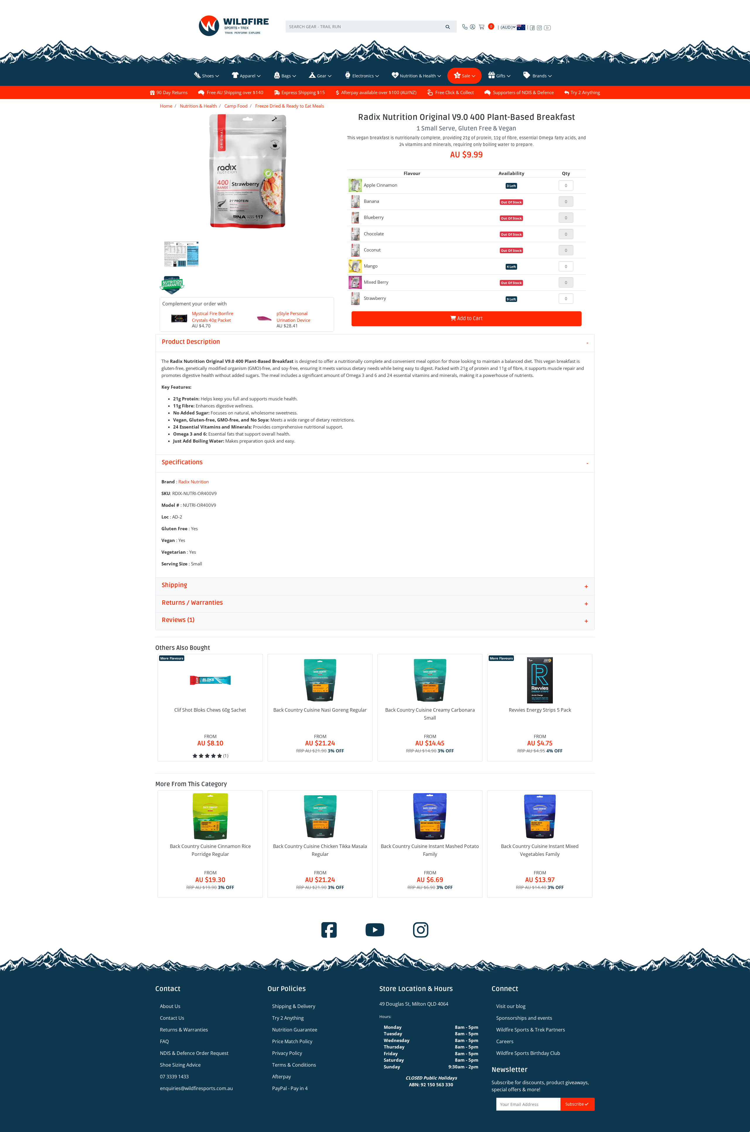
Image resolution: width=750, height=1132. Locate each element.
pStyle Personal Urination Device (293, 316)
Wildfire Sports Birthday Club (528, 1053)
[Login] (472, 27)
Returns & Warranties (184, 1029)
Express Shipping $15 (303, 92)
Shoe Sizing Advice (180, 1065)
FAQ (164, 1041)
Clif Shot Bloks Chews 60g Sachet (210, 710)
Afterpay (281, 1076)
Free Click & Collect (454, 92)
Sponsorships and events (524, 1018)
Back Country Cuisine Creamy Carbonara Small (430, 714)
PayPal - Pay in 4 (290, 1088)
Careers (505, 1041)
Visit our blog (511, 1006)
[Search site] (448, 27)
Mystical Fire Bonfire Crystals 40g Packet (212, 316)
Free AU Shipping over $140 (235, 92)
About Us (170, 1006)
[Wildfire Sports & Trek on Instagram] (539, 27)
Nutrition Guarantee (294, 1029)
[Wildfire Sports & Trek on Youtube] (547, 27)
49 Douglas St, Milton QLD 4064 (413, 1004)
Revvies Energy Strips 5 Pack (540, 710)
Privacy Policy (287, 1053)
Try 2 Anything (585, 92)
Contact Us (172, 1018)
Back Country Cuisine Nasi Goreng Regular (320, 710)
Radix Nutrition (193, 482)
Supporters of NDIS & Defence (523, 92)
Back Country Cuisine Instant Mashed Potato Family (430, 850)
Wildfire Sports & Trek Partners (530, 1029)
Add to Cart (469, 318)
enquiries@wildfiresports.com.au (196, 1088)
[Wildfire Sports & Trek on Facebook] (532, 27)
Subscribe (575, 1104)
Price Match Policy (292, 1041)
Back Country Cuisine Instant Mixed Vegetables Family (540, 850)
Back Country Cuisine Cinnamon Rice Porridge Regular (210, 850)
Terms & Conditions (294, 1065)
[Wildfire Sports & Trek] (233, 25)
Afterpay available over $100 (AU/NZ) (378, 92)
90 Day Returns (172, 92)
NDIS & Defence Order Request (194, 1053)
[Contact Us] (465, 27)
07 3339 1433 (174, 1076)
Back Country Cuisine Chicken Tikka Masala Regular (320, 850)
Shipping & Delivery (293, 1006)
